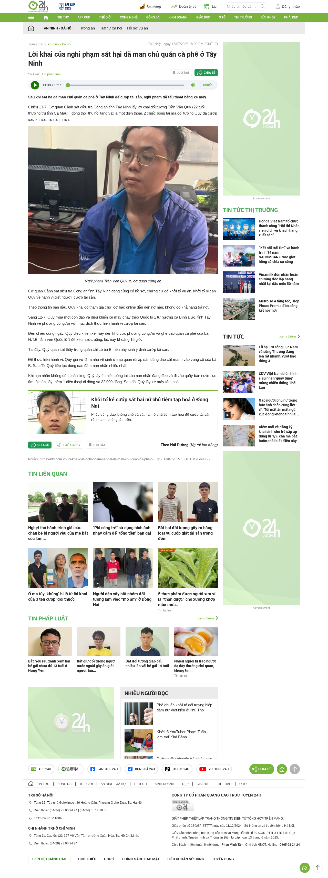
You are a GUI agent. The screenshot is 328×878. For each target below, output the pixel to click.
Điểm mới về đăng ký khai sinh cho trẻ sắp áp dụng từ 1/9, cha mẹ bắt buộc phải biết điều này (278, 434)
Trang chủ (35, 44)
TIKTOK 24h (180, 769)
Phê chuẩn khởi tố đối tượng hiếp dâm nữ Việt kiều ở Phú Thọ (184, 707)
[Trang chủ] (36, 28)
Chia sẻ (209, 73)
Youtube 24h (219, 769)
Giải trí (202, 784)
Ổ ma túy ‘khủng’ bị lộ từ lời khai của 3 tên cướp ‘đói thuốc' (57, 596)
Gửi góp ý (72, 445)
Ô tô (222, 17)
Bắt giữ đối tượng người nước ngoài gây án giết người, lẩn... (96, 665)
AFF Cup (84, 17)
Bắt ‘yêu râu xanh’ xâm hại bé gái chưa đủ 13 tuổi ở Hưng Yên (49, 665)
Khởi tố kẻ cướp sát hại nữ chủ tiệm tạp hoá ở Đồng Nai (149, 402)
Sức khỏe (268, 17)
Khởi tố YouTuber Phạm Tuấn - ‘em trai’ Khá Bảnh (182, 734)
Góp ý (109, 859)
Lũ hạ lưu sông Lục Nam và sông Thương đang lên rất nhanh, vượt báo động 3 (278, 354)
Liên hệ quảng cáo (49, 859)
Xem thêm (205, 618)
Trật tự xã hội (111, 28)
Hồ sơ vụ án (137, 28)
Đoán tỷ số (188, 6)
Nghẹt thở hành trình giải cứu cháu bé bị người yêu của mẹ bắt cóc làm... (58, 533)
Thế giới (105, 17)
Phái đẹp (291, 17)
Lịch (215, 6)
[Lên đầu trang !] (318, 868)
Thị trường (243, 17)
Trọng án (87, 28)
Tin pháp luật (51, 74)
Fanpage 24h (108, 769)
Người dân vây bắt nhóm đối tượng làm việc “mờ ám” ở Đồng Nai (122, 599)
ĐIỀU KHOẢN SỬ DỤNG (185, 859)
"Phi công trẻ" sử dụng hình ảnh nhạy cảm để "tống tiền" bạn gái (122, 530)
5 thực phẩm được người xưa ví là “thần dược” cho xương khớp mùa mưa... (186, 599)
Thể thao (223, 784)
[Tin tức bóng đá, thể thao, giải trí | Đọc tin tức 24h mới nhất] (38, 6)
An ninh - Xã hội (58, 28)
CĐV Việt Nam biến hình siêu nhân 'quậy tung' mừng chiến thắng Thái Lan (278, 381)
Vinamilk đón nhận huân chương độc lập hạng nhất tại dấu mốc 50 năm (279, 279)
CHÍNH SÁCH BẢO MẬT (141, 859)
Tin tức (63, 17)
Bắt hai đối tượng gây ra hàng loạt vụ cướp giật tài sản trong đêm (185, 533)
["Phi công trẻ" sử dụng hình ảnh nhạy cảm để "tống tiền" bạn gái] (123, 501)
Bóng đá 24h (145, 769)
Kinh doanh (178, 17)
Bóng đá (153, 17)
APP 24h (44, 769)
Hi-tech (140, 784)
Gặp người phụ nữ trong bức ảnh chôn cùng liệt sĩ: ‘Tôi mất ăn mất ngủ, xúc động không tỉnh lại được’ (278, 407)
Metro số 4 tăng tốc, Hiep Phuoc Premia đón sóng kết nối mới (279, 305)
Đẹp (185, 784)
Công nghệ (129, 17)
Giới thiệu (87, 859)
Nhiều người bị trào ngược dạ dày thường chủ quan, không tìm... (195, 665)
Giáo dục (203, 17)
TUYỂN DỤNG (223, 859)
